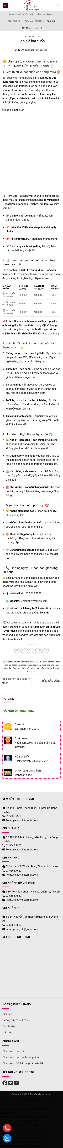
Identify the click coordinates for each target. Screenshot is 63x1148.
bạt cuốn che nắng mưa (39, 72)
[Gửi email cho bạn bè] (34, 650)
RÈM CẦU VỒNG (51, 680)
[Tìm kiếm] (57, 5)
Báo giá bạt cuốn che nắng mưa (32, 61)
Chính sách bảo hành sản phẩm (20, 1057)
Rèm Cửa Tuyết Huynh (31, 66)
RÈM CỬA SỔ (14, 21)
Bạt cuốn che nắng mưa (16, 77)
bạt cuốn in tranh (44, 668)
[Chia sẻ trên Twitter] (28, 650)
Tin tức (26, 28)
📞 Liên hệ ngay (17, 568)
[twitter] (10, 1083)
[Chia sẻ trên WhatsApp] (17, 650)
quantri (44, 50)
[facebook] (4, 1083)
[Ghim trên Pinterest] (40, 650)
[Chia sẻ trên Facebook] (22, 650)
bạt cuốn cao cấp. (46, 665)
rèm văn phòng (33, 21)
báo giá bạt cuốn (12, 665)
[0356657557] (7, 1128)
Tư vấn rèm (9, 1026)
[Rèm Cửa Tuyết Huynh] (31, 5)
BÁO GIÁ (51, 21)
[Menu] (5, 5)
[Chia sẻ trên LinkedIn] (46, 650)
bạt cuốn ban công (29, 665)
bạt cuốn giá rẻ (29, 668)
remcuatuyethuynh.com (30, 274)
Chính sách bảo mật (13, 1051)
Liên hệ (38, 28)
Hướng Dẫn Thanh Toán (16, 1020)
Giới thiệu (28, 14)
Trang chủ (15, 14)
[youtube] (16, 1083)
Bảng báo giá (19, 260)
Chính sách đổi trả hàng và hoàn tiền (23, 1063)
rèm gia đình (44, 14)
